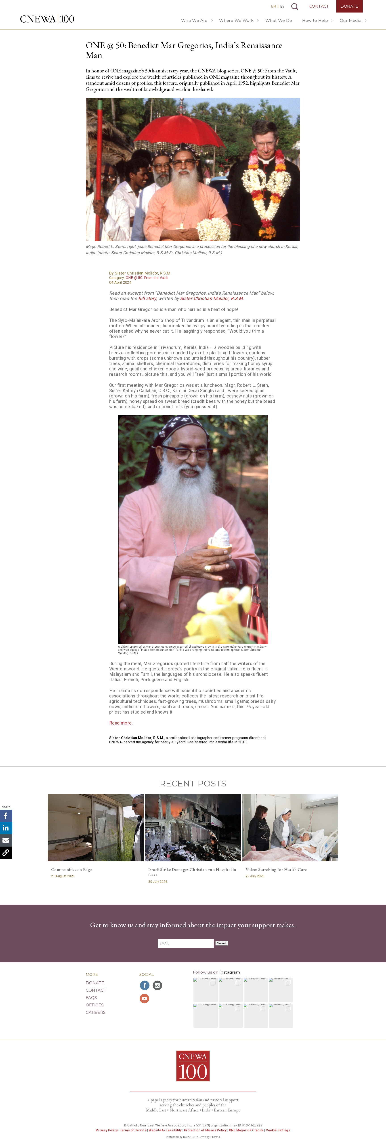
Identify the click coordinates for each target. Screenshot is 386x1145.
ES (282, 6)
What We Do (278, 20)
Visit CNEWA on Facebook (145, 985)
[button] (205, 990)
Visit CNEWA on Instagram (158, 985)
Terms (216, 1137)
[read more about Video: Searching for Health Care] (290, 827)
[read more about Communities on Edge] (96, 827)
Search (295, 7)
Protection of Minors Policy (205, 1130)
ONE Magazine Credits (246, 1130)
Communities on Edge (71, 869)
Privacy (205, 1137)
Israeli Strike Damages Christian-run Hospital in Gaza (192, 872)
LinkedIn (6, 828)
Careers (96, 1012)
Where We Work (236, 20)
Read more (120, 723)
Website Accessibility (165, 1130)
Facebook (6, 816)
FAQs (91, 997)
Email (6, 840)
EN (273, 6)
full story (147, 298)
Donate (349, 6)
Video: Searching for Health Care (276, 869)
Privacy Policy (107, 1130)
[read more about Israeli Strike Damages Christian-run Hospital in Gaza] (193, 827)
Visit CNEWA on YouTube (145, 998)
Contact (319, 6)
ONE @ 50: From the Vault (147, 278)
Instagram (229, 972)
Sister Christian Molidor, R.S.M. (212, 298)
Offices (95, 1005)
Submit (221, 943)
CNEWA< (47, 19)
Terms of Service (133, 1130)
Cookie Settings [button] (278, 1130)
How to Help (315, 20)
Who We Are (194, 20)
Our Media (351, 20)
